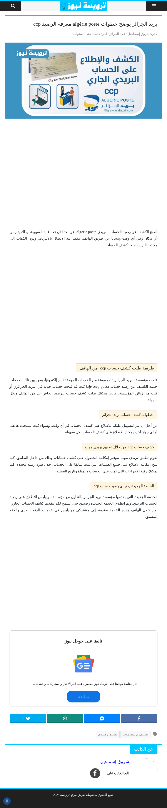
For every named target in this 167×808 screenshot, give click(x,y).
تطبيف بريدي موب (135, 734)
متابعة (83, 696)
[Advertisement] (83, 173)
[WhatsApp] (65, 718)
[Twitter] (28, 718)
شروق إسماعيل (138, 34)
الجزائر (114, 34)
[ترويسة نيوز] (83, 6)
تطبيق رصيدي (107, 734)
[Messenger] (102, 718)
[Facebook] (139, 718)
